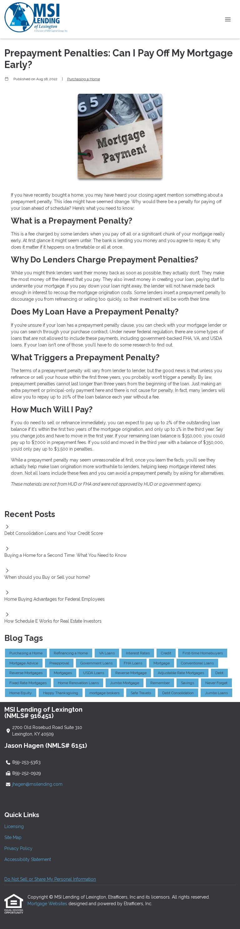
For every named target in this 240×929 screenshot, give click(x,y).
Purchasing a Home (83, 79)
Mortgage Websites (48, 903)
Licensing (14, 826)
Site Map (13, 837)
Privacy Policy (18, 848)
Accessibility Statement (27, 859)
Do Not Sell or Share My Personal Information (50, 879)
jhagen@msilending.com (37, 784)
